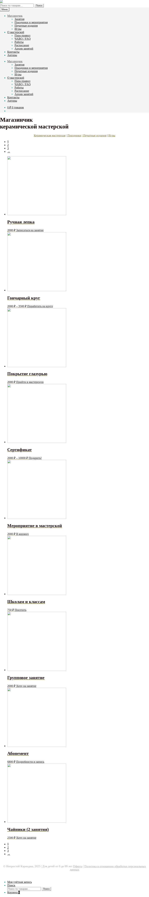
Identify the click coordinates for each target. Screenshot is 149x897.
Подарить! (35, 458)
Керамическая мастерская (49, 135)
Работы (19, 42)
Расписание (22, 45)
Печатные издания (26, 25)
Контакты (13, 51)
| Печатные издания (94, 135)
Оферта (77, 866)
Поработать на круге (40, 306)
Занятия (19, 19)
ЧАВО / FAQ (23, 38)
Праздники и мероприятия (31, 22)
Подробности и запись (30, 761)
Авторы (12, 55)
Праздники (74, 135)
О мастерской (15, 32)
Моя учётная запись (19, 882)
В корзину (22, 534)
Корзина (13, 892)
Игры (18, 28)
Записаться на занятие (30, 230)
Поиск (39, 5)
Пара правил (22, 35)
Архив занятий (24, 48)
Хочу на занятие (26, 685)
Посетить (20, 609)
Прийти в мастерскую (30, 382)
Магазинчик (15, 15)
